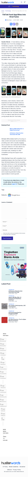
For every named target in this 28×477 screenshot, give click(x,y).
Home (2, 10)
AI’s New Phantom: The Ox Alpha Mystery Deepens (17, 320)
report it (14, 184)
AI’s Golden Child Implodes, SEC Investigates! (17, 306)
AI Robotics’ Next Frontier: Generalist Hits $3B (17, 133)
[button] (21, 2)
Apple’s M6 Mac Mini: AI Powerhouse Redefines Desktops (15, 298)
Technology (15, 6)
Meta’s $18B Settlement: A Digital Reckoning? (17, 129)
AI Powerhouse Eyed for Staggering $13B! (15, 313)
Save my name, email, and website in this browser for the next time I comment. (14, 234)
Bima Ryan (9, 20)
